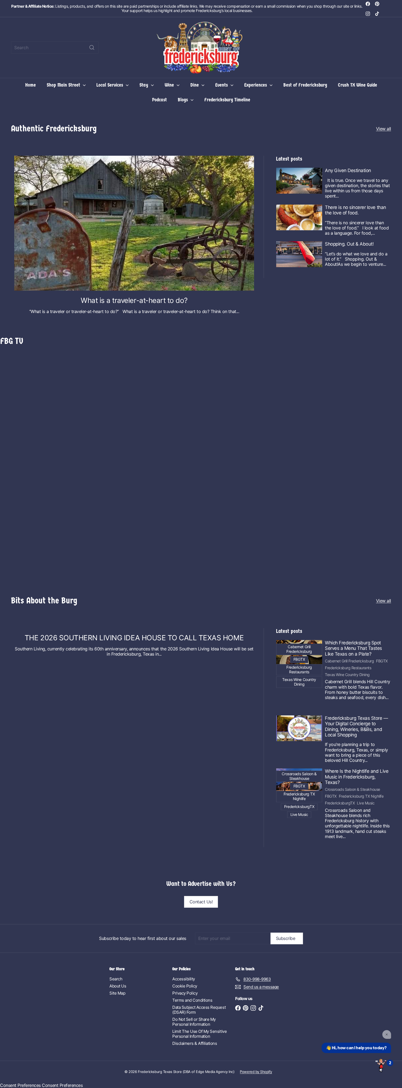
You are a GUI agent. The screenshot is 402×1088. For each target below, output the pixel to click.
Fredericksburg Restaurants (348, 668)
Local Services (110, 85)
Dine (195, 85)
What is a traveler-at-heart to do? (134, 300)
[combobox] (54, 48)
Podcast (159, 100)
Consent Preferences (20, 1085)
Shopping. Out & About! (349, 244)
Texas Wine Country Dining (347, 675)
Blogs (183, 100)
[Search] (91, 48)
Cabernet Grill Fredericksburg (349, 661)
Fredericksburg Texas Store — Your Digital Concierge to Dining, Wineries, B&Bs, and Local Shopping (356, 726)
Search (115, 978)
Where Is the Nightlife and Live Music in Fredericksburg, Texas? (356, 776)
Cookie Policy (184, 986)
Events (222, 85)
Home (30, 85)
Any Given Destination (348, 170)
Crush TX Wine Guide (357, 85)
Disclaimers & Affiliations (194, 1043)
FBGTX (382, 661)
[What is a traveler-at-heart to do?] (134, 223)
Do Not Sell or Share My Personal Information (194, 1022)
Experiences (256, 85)
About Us (117, 986)
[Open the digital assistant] (381, 1065)
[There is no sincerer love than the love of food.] (299, 218)
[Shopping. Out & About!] (299, 254)
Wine (170, 85)
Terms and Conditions (192, 1000)
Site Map (117, 993)
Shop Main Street (64, 85)
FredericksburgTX (340, 803)
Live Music (365, 803)
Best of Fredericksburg (305, 85)
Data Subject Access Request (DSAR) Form (199, 1010)
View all (383, 128)
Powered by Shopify (256, 1071)
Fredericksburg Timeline (227, 100)
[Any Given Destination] (299, 181)
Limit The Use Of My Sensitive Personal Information (199, 1034)
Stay (144, 85)
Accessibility (183, 978)
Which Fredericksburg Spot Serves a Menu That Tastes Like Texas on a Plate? (353, 648)
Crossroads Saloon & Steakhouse (352, 789)
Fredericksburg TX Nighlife (361, 796)
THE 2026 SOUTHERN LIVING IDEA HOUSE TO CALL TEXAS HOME (134, 637)
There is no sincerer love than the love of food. (355, 210)
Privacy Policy (184, 993)
